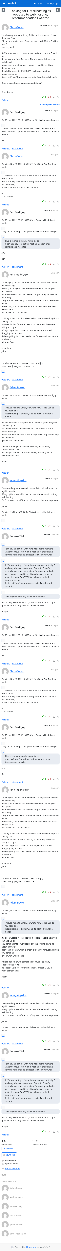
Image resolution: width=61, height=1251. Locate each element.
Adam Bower (17, 387)
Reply (6, 100)
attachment (17, 148)
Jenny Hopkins (18, 480)
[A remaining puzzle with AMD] (58, 10)
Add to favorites (12, 1168)
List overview (8, 1148)
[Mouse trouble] (3, 10)
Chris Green (17, 27)
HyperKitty (31, 1247)
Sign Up (54, 3)
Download (10, 1154)
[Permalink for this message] (58, 97)
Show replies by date (50, 104)
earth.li (12, 3)
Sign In (39, 3)
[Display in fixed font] (54, 97)
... (3, 125)
